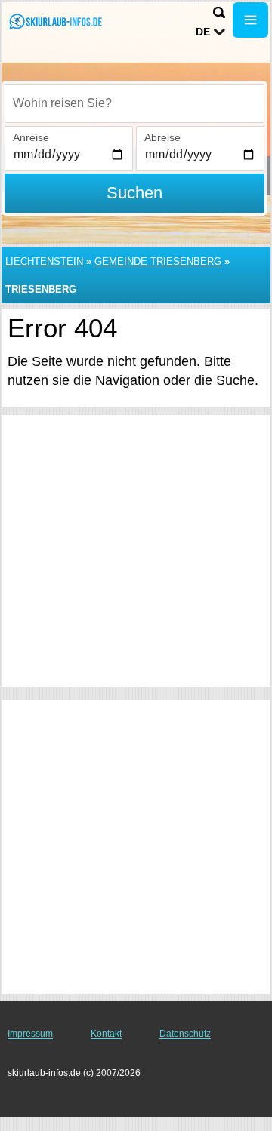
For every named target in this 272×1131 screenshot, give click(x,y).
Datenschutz (185, 1033)
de (203, 32)
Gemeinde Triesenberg (157, 261)
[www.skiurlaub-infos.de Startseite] (57, 21)
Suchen (134, 192)
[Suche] (219, 12)
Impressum (30, 1033)
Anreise (31, 137)
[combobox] (134, 103)
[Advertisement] (136, 551)
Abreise (162, 137)
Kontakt (106, 1033)
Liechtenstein (44, 261)
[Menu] (250, 20)
